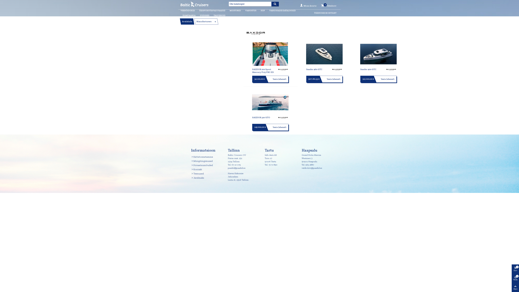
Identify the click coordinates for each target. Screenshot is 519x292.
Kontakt (331, 13)
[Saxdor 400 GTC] (378, 54)
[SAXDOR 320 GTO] (270, 102)
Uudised (204, 15)
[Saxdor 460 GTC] (324, 54)
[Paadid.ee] (195, 4)
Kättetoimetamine (203, 156)
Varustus (250, 10)
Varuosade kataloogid (282, 10)
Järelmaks (198, 177)
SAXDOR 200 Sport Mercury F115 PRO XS (263, 70)
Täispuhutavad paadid (212, 10)
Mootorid (235, 10)
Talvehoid (219, 15)
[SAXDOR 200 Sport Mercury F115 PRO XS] (270, 54)
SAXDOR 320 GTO (261, 117)
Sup (263, 10)
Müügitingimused (203, 161)
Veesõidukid (187, 10)
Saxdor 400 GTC (368, 69)
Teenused (320, 13)
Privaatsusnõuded (203, 165)
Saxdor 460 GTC (314, 69)
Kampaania (189, 15)
